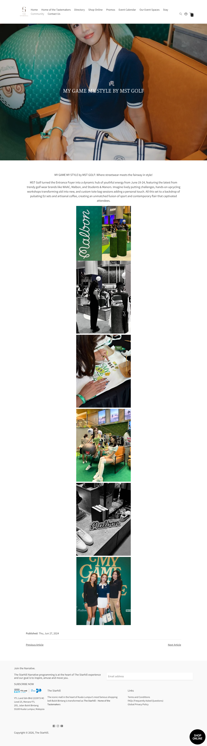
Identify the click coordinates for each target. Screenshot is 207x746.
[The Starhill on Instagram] (58, 725)
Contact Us (54, 13)
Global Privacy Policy (138, 704)
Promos (110, 9)
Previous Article (34, 644)
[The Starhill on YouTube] (62, 725)
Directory (79, 9)
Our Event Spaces (149, 9)
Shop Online (95, 9)
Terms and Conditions (139, 697)
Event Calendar (127, 9)
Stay (165, 9)
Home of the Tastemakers (56, 9)
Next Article (174, 644)
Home (34, 9)
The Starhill (41, 732)
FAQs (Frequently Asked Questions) (145, 700)
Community (37, 13)
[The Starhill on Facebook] (54, 725)
